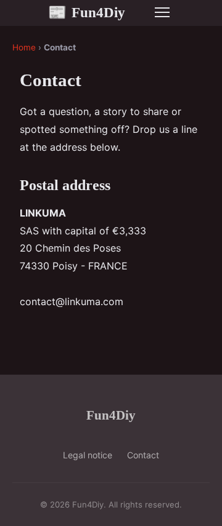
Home (24, 47)
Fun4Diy (86, 12)
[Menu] (162, 12)
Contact (143, 455)
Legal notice (87, 455)
